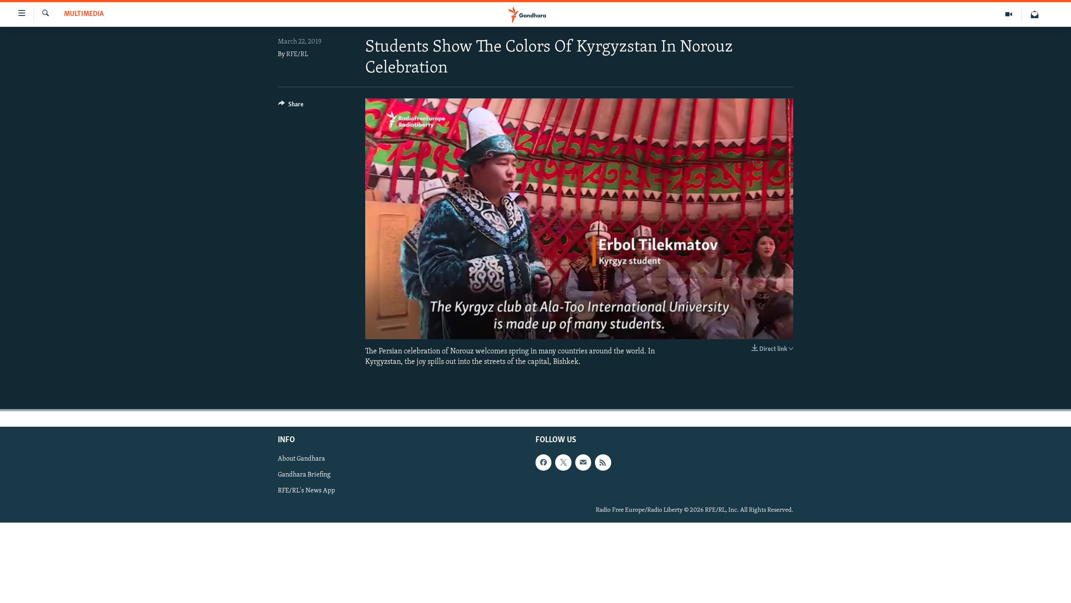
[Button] (290, 106)
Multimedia (84, 14)
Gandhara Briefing (304, 475)
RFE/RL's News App (306, 491)
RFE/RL (297, 54)
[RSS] (603, 463)
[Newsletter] (1035, 14)
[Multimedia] (1009, 14)
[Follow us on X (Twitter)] (563, 463)
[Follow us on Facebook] (543, 463)
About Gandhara (301, 459)
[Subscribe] (583, 463)
